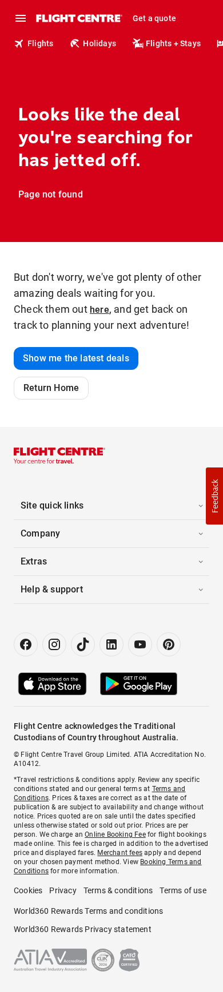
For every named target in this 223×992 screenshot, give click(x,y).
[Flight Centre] (78, 18)
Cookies (28, 890)
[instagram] (54, 644)
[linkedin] (111, 644)
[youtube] (140, 644)
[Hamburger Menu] (20, 18)
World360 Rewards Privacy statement (83, 929)
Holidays (99, 43)
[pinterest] (169, 644)
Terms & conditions (118, 890)
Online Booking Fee (115, 834)
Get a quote (154, 18)
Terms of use (183, 890)
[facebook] (26, 644)
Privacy (62, 890)
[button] (214, 496)
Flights (40, 43)
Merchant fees (119, 853)
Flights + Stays (173, 43)
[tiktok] (83, 644)
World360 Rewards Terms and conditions (88, 911)
